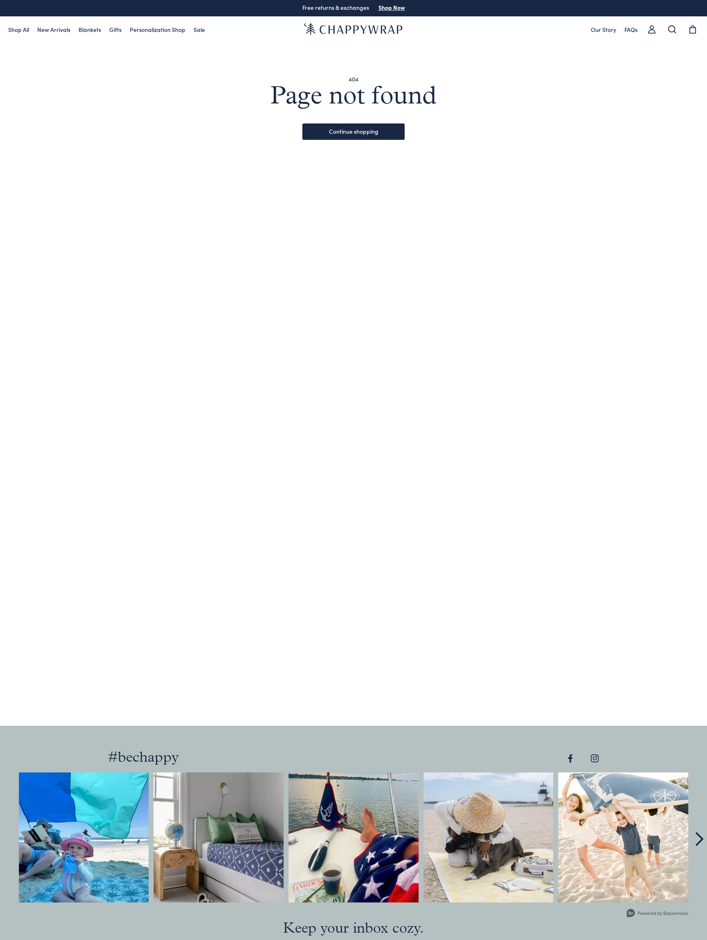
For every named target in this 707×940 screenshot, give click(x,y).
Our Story (603, 29)
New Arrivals (53, 29)
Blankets (90, 29)
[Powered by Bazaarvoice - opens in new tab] (657, 914)
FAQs (630, 29)
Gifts (115, 29)
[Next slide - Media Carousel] (699, 839)
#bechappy (143, 758)
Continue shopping (353, 131)
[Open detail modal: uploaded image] (84, 837)
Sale (199, 29)
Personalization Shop (157, 29)
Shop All (18, 29)
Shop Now (391, 7)
